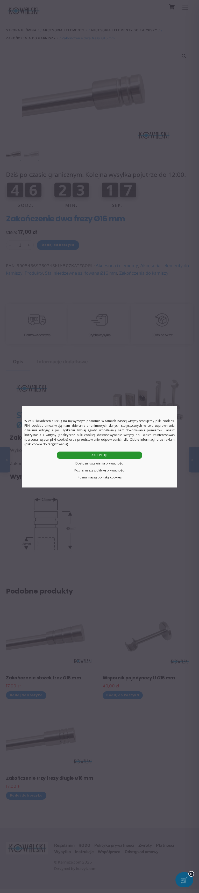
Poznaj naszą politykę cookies (100, 477)
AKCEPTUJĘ (99, 455)
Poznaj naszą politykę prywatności (99, 470)
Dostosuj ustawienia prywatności (99, 463)
